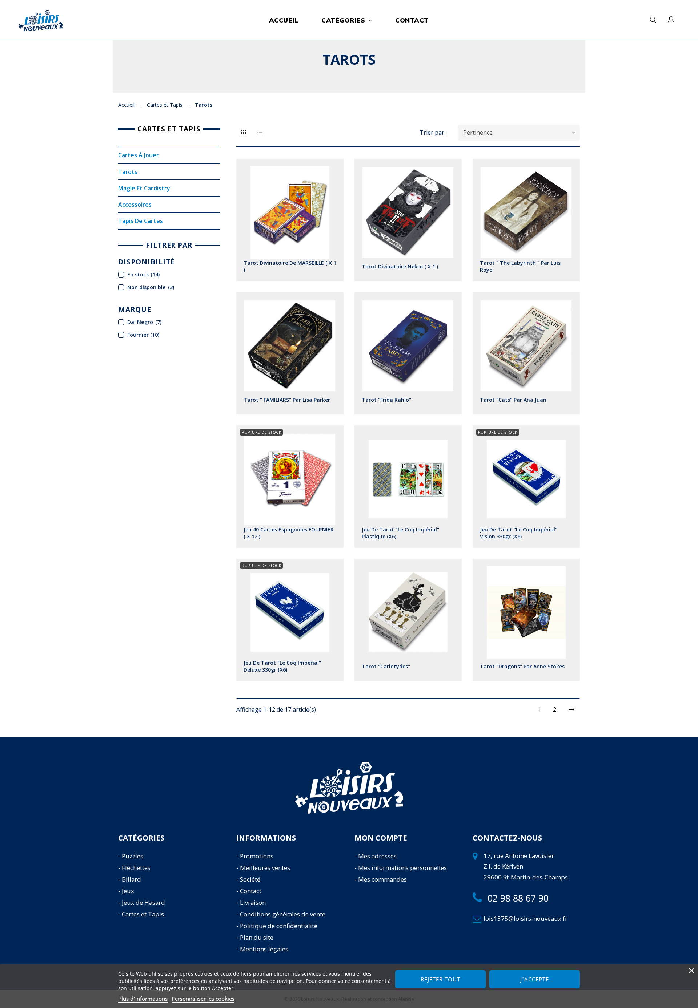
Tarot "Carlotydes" (386, 666)
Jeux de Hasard (143, 902)
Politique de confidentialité (278, 926)
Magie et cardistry (144, 188)
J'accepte (534, 979)
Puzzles (132, 856)
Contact (250, 891)
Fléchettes (136, 867)
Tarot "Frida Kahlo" (386, 399)
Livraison (253, 902)
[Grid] (243, 133)
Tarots (127, 172)
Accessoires (135, 205)
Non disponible (150, 287)
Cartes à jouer (138, 155)
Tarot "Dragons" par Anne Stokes (522, 666)
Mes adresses (377, 856)
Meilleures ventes (265, 867)
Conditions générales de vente (282, 914)
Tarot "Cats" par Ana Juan (513, 399)
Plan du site (256, 937)
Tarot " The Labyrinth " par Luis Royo (520, 266)
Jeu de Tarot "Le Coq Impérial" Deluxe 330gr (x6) (282, 666)
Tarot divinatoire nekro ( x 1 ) (400, 266)
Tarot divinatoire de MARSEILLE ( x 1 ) (290, 266)
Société (250, 879)
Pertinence (520, 132)
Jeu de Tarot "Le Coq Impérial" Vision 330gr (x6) (518, 533)
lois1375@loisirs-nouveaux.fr (525, 918)
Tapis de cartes (140, 221)
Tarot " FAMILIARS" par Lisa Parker (287, 399)
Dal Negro (144, 322)
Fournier (143, 334)
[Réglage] (671, 20)
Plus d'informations (143, 998)
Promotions (256, 856)
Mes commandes (382, 879)
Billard (131, 879)
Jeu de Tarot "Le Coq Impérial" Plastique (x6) (400, 533)
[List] (260, 133)
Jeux (128, 891)
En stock (143, 274)
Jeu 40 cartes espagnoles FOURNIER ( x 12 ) (289, 533)
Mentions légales (264, 949)
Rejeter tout (440, 979)
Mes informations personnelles (402, 867)
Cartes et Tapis (168, 129)
